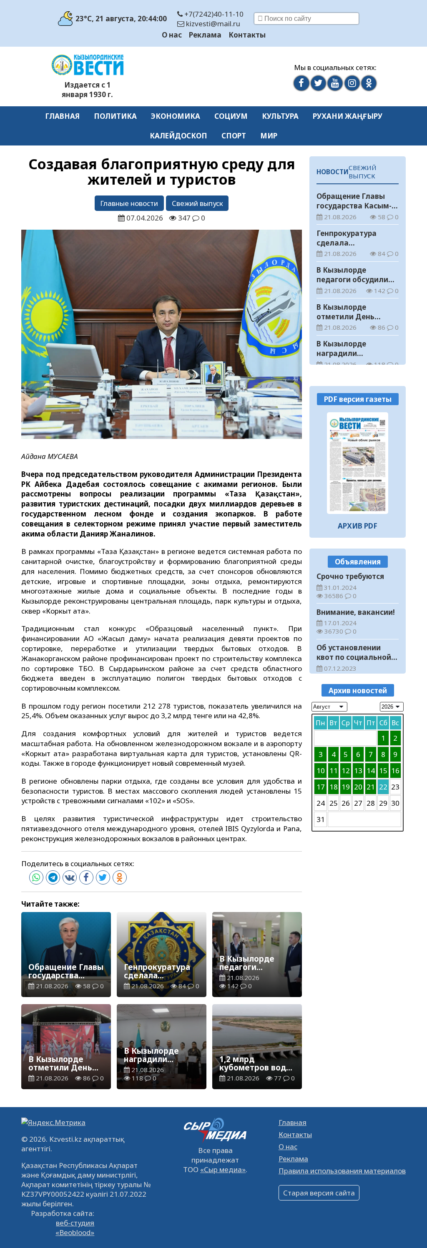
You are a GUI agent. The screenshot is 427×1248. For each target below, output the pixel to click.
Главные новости (129, 203)
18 (333, 787)
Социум (231, 116)
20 (358, 787)
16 (395, 770)
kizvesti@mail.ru (212, 23)
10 (320, 770)
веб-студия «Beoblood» (74, 1227)
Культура (280, 116)
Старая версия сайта (319, 1193)
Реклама (205, 35)
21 (371, 787)
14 (371, 770)
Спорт (233, 135)
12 (346, 770)
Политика (115, 116)
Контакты (247, 35)
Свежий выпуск (197, 203)
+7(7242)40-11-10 (213, 14)
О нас (172, 35)
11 (333, 770)
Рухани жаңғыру (347, 116)
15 (383, 770)
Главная (62, 116)
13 (358, 770)
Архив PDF (357, 526)
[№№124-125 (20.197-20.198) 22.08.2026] (357, 463)
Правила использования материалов (342, 1170)
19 (346, 787)
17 (320, 787)
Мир (268, 135)
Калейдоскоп (178, 135)
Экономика (175, 116)
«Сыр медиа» (223, 1169)
